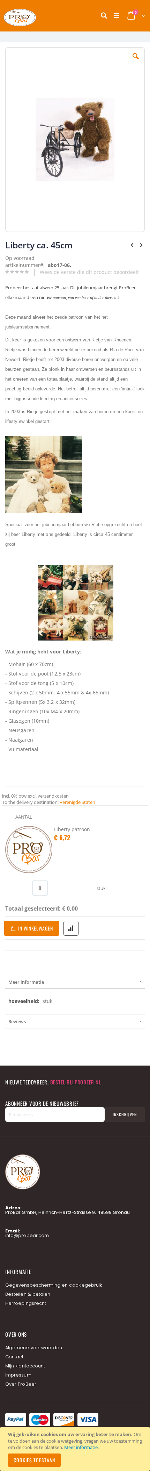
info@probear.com (27, 1235)
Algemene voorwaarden (33, 1347)
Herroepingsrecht (25, 1303)
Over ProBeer (20, 1384)
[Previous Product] (132, 244)
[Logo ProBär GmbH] (33, 16)
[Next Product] (141, 244)
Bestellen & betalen (27, 1294)
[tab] (75, 982)
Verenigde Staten (77, 802)
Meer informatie (81, 1447)
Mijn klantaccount (25, 1366)
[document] (76, 1449)
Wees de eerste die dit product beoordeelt (89, 272)
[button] (135, 62)
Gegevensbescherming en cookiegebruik (53, 1285)
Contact (14, 1356)
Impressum (18, 1375)
